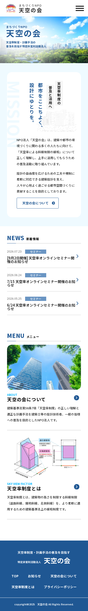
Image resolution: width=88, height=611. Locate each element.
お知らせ (34, 576)
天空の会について (63, 576)
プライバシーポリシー (60, 586)
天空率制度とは (22, 586)
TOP (15, 576)
